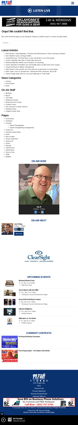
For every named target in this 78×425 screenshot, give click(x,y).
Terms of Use (10, 152)
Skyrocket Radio (44, 410)
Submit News (10, 150)
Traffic (8, 154)
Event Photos (10, 83)
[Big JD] (39, 184)
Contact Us (9, 130)
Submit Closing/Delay (17, 125)
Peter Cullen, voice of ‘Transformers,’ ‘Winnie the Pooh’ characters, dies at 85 (31, 71)
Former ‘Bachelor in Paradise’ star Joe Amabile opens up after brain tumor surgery (33, 65)
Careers (8, 81)
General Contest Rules (13, 132)
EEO (39, 386)
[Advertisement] (39, 22)
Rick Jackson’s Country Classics (17, 106)
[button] (72, 2)
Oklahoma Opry (11, 109)
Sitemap (8, 145)
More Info (19, 234)
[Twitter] (39, 212)
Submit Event (10, 148)
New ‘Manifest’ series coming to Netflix (18, 56)
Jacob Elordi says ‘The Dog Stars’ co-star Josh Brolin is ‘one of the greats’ (30, 58)
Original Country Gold (13, 111)
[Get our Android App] (43, 381)
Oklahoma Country (12, 100)
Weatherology (49, 412)
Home (8, 134)
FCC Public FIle (39, 383)
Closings (8, 123)
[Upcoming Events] (10, 283)
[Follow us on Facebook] (30, 381)
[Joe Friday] (7, 229)
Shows (8, 143)
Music (8, 86)
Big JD (8, 95)
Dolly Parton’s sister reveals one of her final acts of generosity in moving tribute (32, 69)
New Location (10, 136)
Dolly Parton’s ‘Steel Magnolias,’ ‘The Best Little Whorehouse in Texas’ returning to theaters (35, 53)
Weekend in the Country (14, 102)
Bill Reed (8, 93)
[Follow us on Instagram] (37, 381)
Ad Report (9, 121)
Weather (8, 157)
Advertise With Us (39, 396)
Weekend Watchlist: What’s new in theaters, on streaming (25, 62)
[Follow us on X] (34, 381)
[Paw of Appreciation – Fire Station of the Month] (10, 356)
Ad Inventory (10, 118)
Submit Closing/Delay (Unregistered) (22, 127)
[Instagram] (42, 212)
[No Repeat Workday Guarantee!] (10, 342)
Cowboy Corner (11, 104)
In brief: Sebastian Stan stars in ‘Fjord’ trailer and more (23, 60)
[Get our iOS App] (40, 381)
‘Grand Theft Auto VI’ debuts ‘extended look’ (20, 67)
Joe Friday (9, 98)
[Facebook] (35, 212)
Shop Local (9, 141)
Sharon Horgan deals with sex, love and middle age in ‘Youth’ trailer (28, 74)
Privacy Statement (12, 139)
